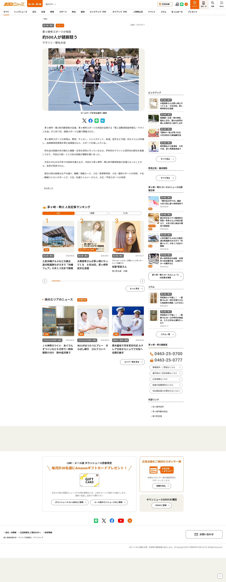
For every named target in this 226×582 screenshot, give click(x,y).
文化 (34, 12)
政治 (74, 12)
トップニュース (20, 12)
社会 (43, 12)
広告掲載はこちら (160, 379)
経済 (83, 12)
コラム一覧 (165, 334)
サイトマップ (38, 538)
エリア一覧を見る (131, 362)
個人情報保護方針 (10, 538)
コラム (163, 12)
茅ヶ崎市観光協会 (159, 411)
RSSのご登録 (161, 505)
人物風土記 (138, 12)
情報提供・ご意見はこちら (164, 367)
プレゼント (192, 12)
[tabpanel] (93, 81)
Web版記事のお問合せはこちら (166, 391)
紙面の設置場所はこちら (163, 385)
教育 (52, 12)
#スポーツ (48, 188)
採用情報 (48, 532)
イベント (151, 12)
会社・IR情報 (10, 532)
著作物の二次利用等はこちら (165, 373)
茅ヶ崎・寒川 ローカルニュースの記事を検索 (165, 276)
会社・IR (203, 6)
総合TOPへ (50, 4)
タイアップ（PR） (120, 12)
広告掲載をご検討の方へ (30, 532)
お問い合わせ (207, 534)
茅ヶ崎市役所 (158, 407)
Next (142, 281)
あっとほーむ (177, 12)
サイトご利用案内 (25, 538)
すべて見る (165, 159)
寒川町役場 (157, 416)
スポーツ (63, 12)
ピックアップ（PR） (98, 12)
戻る (45, 19)
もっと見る (134, 289)
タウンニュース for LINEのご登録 (69, 502)
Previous (44, 281)
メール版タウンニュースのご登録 (108, 502)
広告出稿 (166, 4)
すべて (6, 12)
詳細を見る (161, 486)
